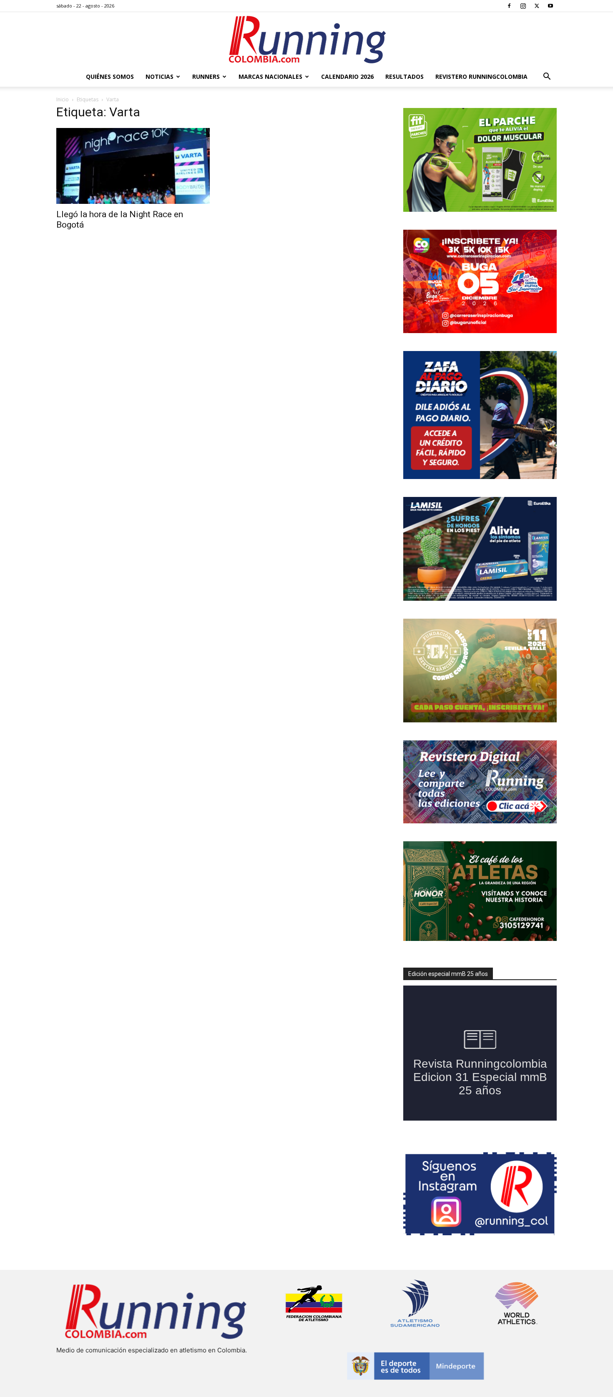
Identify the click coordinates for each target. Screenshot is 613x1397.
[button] (547, 77)
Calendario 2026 (347, 76)
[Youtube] (550, 6)
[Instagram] (523, 6)
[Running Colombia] (306, 40)
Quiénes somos (110, 76)
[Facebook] (509, 6)
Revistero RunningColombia (481, 76)
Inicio (62, 99)
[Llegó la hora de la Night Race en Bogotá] (133, 166)
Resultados (404, 76)
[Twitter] (536, 6)
